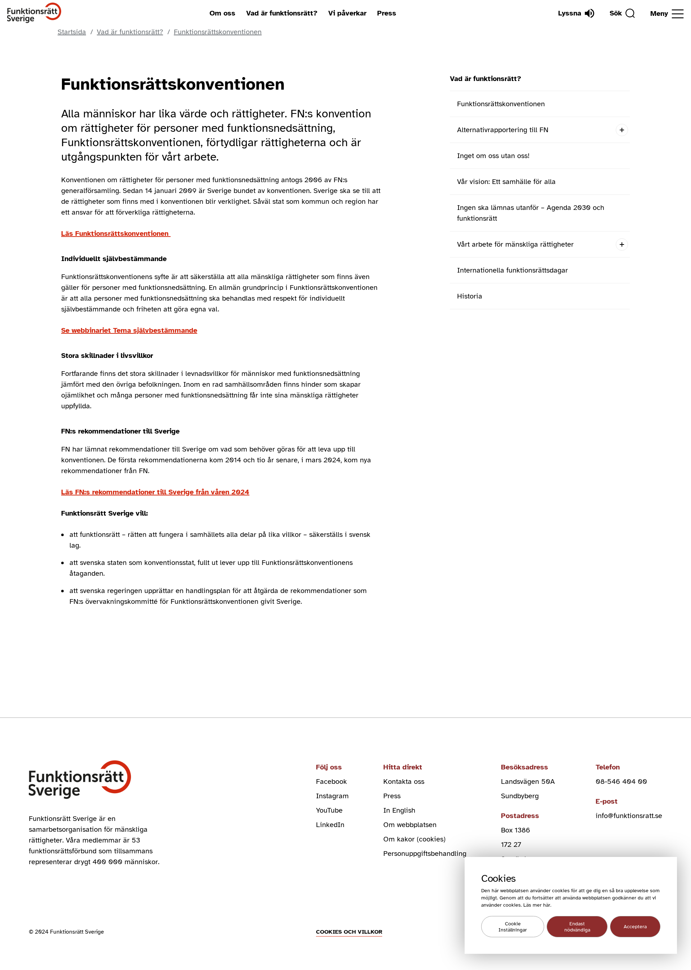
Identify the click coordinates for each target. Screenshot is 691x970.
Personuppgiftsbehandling (424, 853)
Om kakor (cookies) (414, 839)
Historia (469, 296)
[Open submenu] (622, 130)
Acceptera (635, 927)
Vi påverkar (347, 13)
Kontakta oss (403, 781)
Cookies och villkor (349, 931)
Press (386, 13)
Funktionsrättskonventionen (501, 103)
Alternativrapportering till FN (502, 129)
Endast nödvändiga (577, 927)
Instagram (332, 795)
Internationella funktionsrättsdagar (512, 270)
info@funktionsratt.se (629, 815)
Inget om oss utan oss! (493, 155)
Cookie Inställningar (512, 927)
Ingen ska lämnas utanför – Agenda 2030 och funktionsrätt (530, 213)
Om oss (222, 13)
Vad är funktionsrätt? (281, 13)
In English (399, 810)
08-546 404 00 (621, 781)
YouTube (329, 810)
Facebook (331, 781)
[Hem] (34, 13)
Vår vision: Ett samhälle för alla (506, 181)
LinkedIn (330, 824)
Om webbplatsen (410, 824)
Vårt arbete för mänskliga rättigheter (515, 244)
